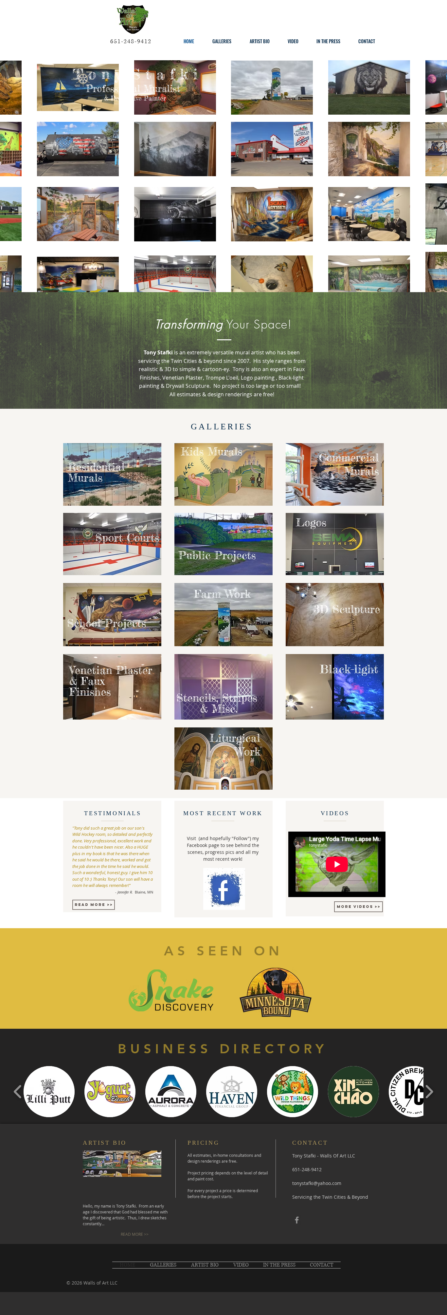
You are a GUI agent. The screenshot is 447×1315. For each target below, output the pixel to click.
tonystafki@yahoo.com (316, 1183)
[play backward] (17, 1091)
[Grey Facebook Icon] (296, 1220)
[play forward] (429, 1091)
